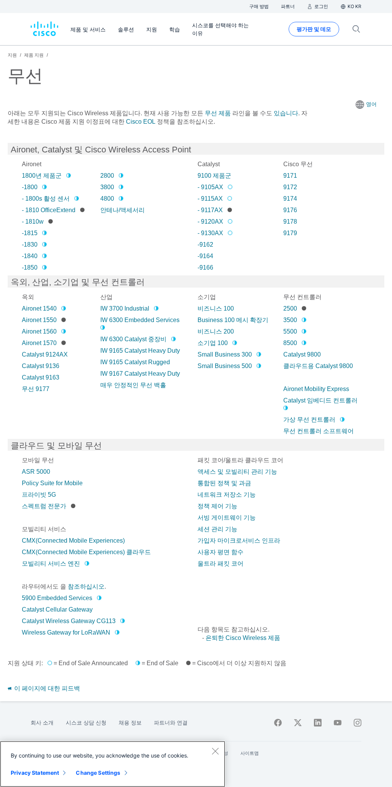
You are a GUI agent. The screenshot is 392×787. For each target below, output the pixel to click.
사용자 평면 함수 (220, 552)
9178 (290, 221)
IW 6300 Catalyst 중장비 (133, 339)
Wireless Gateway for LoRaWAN (66, 632)
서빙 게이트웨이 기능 (227, 517)
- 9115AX (210, 198)
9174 (290, 198)
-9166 (205, 267)
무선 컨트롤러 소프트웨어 (318, 431)
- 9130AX (210, 233)
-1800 (30, 187)
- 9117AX (210, 210)
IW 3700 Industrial (124, 308)
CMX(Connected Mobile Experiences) (73, 540)
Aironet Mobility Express (316, 389)
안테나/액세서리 (122, 210)
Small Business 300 (225, 354)
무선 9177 (35, 389)
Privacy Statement (35, 772)
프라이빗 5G (39, 494)
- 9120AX (210, 221)
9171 (290, 175)
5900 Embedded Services (57, 598)
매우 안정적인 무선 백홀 (133, 385)
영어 (371, 104)
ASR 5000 (36, 471)
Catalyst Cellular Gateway (57, 609)
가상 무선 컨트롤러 (309, 419)
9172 (290, 187)
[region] (112, 764)
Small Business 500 (225, 366)
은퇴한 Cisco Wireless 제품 (243, 638)
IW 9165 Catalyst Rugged (135, 362)
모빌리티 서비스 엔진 (51, 563)
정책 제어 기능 (217, 506)
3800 (107, 187)
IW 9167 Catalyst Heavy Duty (140, 373)
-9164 (205, 256)
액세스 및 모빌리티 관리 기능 (237, 471)
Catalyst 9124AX (45, 354)
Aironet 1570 (39, 343)
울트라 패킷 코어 (220, 563)
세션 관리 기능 (217, 529)
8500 (290, 343)
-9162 (205, 244)
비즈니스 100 (216, 308)
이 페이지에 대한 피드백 (46, 688)
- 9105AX (210, 187)
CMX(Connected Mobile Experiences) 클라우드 (86, 552)
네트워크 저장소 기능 (227, 494)
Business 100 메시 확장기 (233, 320)
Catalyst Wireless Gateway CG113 (69, 621)
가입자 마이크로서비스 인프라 (239, 540)
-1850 (30, 267)
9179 (290, 233)
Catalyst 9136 (40, 366)
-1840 (30, 256)
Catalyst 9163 (40, 377)
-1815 (30, 233)
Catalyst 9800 (302, 354)
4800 (107, 198)
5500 (290, 331)
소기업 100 (213, 343)
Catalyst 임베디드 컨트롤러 (320, 400)
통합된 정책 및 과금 (224, 483)
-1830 (30, 244)
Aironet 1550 (39, 320)
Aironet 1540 (39, 308)
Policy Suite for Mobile (52, 483)
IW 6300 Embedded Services (140, 320)
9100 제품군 (214, 175)
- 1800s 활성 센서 (46, 198)
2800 (107, 175)
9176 (290, 210)
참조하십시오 (86, 586)
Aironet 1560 (39, 331)
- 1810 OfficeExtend (48, 210)
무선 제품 (218, 113)
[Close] (215, 751)
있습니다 (285, 113)
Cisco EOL (140, 121)
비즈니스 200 (216, 331)
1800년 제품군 (42, 175)
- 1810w (33, 221)
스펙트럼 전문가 (44, 506)
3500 (290, 320)
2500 (290, 308)
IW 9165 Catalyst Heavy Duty (140, 350)
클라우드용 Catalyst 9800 (318, 366)
